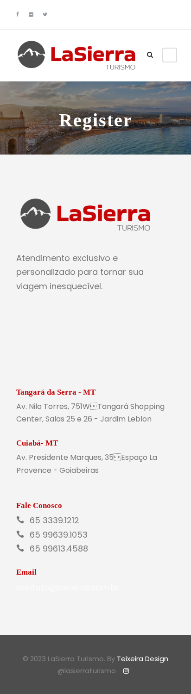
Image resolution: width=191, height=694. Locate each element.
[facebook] (17, 14)
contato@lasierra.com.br (68, 587)
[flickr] (31, 14)
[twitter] (45, 14)
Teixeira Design (142, 658)
